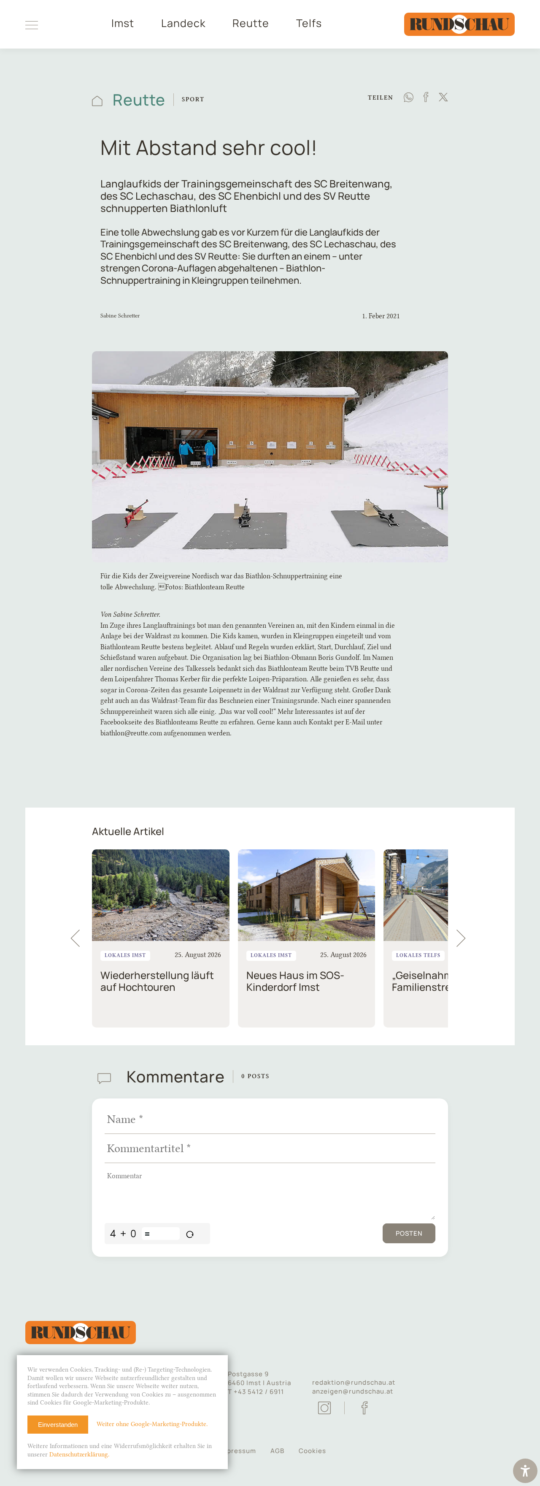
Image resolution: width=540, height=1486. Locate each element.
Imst (122, 23)
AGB (277, 1450)
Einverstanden (58, 1424)
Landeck (183, 23)
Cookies (312, 1450)
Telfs (309, 23)
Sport (193, 99)
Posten (409, 1233)
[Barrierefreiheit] (525, 1472)
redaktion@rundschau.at (353, 1382)
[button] (464, 938)
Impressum (237, 1450)
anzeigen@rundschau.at (352, 1391)
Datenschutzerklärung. (79, 1454)
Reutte (250, 23)
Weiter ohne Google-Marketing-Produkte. (152, 1424)
